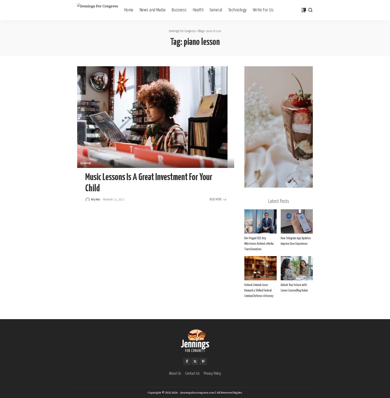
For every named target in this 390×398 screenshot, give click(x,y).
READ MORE (216, 199)
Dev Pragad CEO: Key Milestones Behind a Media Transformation (259, 244)
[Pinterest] (203, 361)
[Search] (310, 10)
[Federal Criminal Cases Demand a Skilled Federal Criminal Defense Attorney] (260, 268)
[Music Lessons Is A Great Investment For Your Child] (152, 117)
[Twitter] (195, 361)
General (85, 163)
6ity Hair (95, 199)
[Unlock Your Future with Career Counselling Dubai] (297, 268)
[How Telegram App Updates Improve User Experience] (297, 221)
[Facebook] (187, 361)
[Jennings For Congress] (97, 10)
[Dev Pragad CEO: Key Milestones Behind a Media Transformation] (260, 221)
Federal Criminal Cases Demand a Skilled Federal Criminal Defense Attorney (258, 291)
